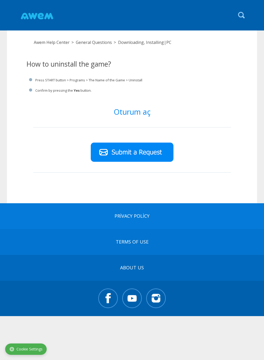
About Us (132, 267)
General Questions (94, 42)
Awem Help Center (52, 42)
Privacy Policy (132, 216)
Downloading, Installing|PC (144, 42)
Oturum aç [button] (132, 112)
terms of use (132, 241)
